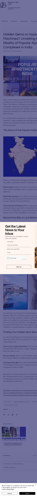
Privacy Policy (10, 489)
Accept (27, 493)
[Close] (35, 485)
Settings (9, 493)
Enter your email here (13, 249)
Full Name (10, 241)
